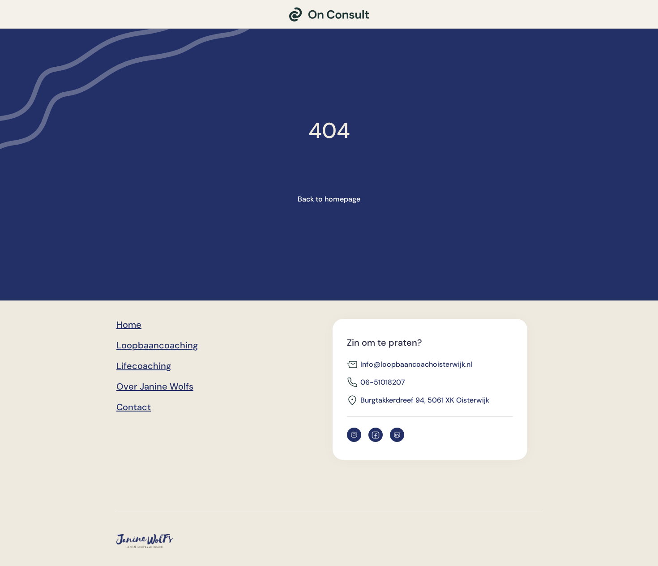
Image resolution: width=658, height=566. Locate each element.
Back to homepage (329, 199)
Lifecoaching (143, 366)
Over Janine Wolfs (154, 386)
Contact (133, 407)
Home (128, 324)
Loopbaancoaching (157, 345)
